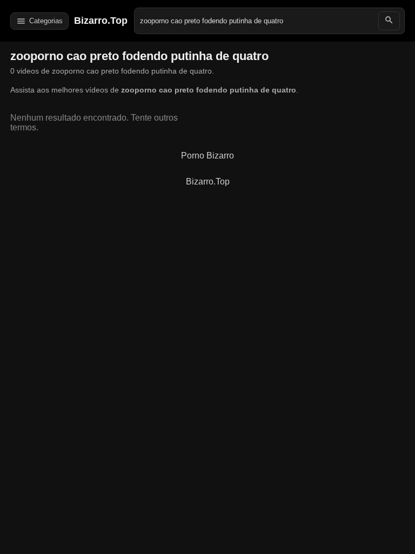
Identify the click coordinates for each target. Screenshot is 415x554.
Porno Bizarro (207, 155)
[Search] (389, 20)
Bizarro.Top (101, 20)
